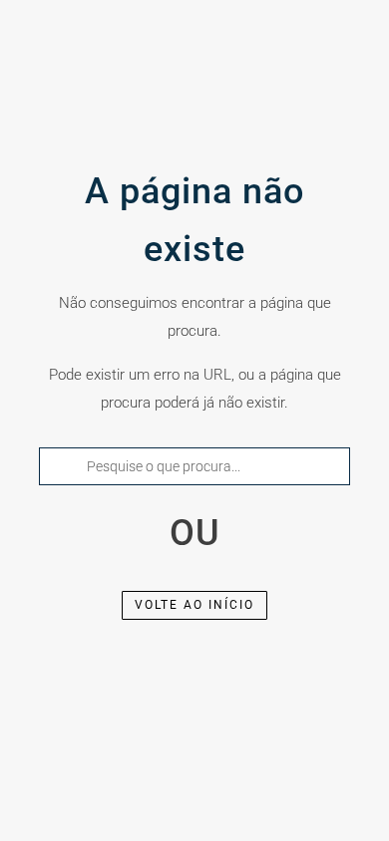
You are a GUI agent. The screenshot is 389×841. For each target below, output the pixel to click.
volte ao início (194, 605)
